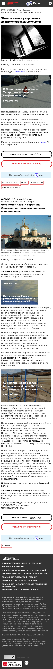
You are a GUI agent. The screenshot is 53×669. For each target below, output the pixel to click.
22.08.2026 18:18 (8, 199)
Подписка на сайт (12, 574)
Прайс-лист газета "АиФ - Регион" (19, 577)
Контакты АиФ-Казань (35, 574)
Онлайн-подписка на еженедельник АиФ (24, 570)
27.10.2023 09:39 (8, 10)
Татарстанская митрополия (23, 255)
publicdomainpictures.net (29, 60)
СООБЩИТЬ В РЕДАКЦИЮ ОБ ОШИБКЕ (20, 590)
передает (20, 72)
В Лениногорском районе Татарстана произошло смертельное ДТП (20, 92)
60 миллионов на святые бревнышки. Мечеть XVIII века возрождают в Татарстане (23, 386)
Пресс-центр (35, 563)
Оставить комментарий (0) (26, 164)
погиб (43, 142)
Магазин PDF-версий (13, 567)
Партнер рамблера (23, 657)
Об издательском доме (14, 563)
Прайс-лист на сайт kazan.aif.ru (19, 580)
